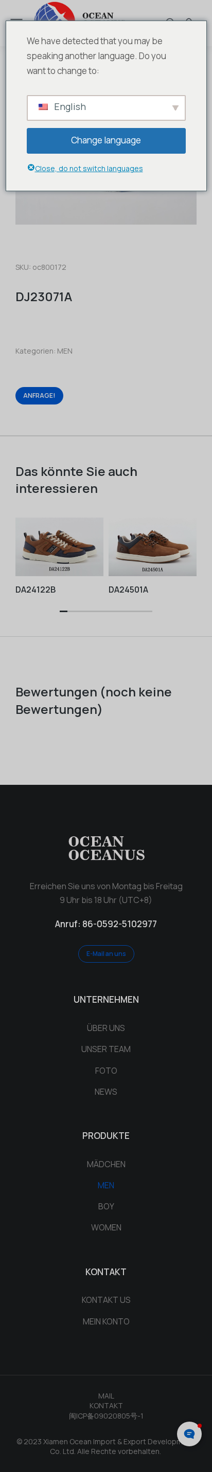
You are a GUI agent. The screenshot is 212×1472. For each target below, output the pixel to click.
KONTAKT (106, 1405)
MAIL (106, 1396)
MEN (65, 351)
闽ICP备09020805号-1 (106, 1416)
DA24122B (35, 589)
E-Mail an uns (106, 953)
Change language (106, 140)
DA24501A (128, 589)
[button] (63, 612)
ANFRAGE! (39, 395)
